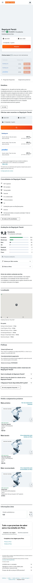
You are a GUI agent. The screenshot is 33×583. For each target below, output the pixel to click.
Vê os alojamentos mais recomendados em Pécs (26, 468)
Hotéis (9, 578)
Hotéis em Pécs (8, 544)
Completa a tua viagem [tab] (9, 532)
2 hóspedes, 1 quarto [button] (9, 42)
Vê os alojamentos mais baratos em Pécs (26, 436)
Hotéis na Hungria (25, 578)
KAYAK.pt (4, 578)
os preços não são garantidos (8, 559)
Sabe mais (5, 164)
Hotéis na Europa (16, 578)
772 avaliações (19, 32)
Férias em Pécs (7, 541)
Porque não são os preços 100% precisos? (13, 570)
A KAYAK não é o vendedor (9, 564)
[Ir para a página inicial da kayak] (10, 2)
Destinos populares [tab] (23, 532)
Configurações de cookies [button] (7, 171)
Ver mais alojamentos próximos (26, 403)
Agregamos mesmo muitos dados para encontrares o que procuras (12, 567)
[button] (2, 2)
